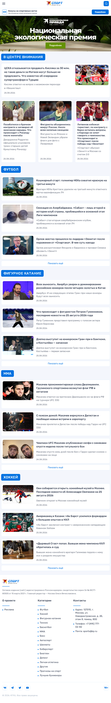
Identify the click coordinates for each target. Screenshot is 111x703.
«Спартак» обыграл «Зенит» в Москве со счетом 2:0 (89, 151)
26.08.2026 (41, 197)
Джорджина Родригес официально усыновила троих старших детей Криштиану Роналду (16, 144)
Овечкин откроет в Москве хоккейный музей (61, 500)
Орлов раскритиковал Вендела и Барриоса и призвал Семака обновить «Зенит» (71, 249)
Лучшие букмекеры (51, 675)
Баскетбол (45, 627)
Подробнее (100, 12)
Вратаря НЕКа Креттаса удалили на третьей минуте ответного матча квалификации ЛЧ (71, 191)
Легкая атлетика (49, 662)
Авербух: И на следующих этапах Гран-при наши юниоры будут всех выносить (69, 295)
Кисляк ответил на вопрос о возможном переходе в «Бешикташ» (32, 86)
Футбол (44, 609)
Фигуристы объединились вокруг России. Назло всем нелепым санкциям (55, 127)
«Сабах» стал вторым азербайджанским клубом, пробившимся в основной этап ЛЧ (63, 222)
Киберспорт (46, 649)
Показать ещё (55, 263)
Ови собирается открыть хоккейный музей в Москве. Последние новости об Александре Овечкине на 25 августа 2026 (70, 492)
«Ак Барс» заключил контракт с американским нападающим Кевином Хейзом (70, 526)
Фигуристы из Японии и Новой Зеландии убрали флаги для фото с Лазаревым (54, 139)
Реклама (9, 609)
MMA (42, 631)
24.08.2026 (41, 459)
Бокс (42, 635)
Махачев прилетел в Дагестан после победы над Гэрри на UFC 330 (71, 426)
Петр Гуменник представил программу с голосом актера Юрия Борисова (68, 322)
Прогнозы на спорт (50, 671)
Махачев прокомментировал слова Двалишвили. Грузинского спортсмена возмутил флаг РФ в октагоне (67, 388)
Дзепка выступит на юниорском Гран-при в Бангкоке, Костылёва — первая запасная (66, 349)
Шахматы (45, 644)
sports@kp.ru (90, 631)
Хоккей (44, 614)
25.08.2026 (9, 93)
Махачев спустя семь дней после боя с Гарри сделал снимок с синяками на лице (71, 453)
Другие (44, 666)
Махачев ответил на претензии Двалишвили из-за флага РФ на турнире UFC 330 (70, 398)
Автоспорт (46, 640)
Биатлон (44, 653)
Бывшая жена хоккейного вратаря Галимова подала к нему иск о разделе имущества (69, 554)
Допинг (44, 657)
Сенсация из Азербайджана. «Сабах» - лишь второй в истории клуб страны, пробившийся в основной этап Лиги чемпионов (70, 211)
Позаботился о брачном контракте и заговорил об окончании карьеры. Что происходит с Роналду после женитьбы (18, 130)
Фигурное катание (50, 618)
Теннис (44, 622)
